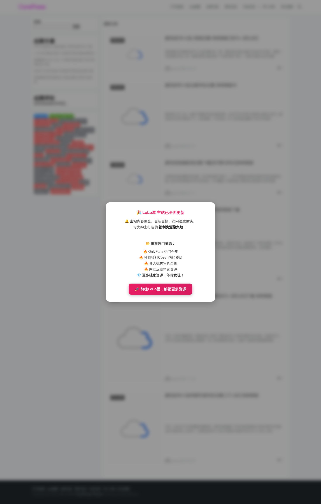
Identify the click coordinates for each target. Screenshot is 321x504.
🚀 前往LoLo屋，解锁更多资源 (160, 289)
